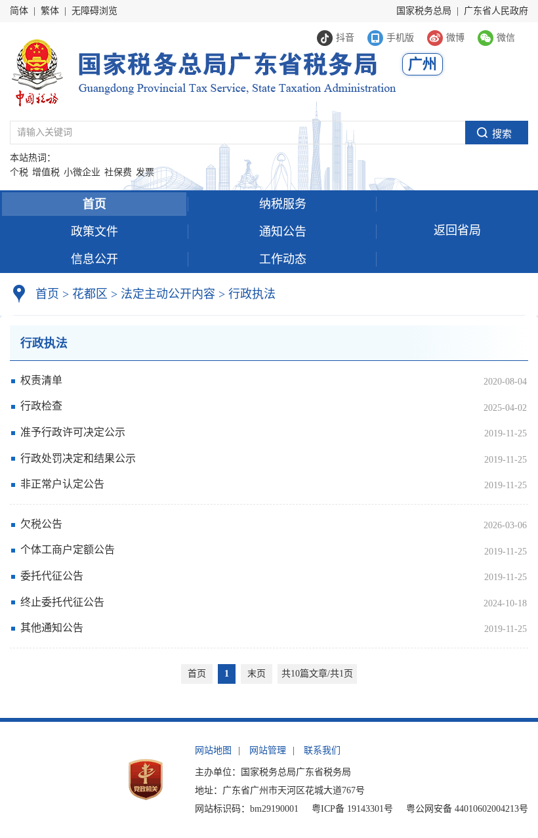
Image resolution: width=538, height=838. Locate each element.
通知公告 (282, 231)
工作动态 (282, 259)
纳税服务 (282, 204)
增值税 (46, 172)
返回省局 (457, 230)
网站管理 (267, 750)
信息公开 (94, 259)
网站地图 (213, 750)
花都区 (90, 294)
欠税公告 (41, 524)
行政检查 (41, 405)
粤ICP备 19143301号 (352, 809)
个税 (19, 172)
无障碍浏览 (94, 11)
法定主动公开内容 (168, 294)
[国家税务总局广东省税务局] (203, 71)
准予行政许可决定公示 (72, 432)
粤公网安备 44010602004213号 (467, 809)
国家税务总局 (423, 11)
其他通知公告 (51, 627)
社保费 (118, 172)
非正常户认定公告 (62, 484)
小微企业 (82, 172)
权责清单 (41, 380)
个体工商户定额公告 (67, 549)
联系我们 (322, 750)
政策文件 (94, 231)
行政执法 (247, 294)
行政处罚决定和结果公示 (78, 458)
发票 (145, 172)
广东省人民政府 (496, 11)
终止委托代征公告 (62, 602)
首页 (94, 204)
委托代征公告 (51, 575)
